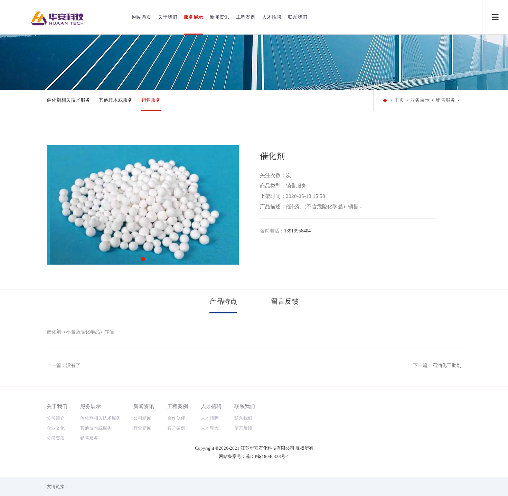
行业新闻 (142, 428)
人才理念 (210, 428)
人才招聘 (271, 17)
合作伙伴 (176, 418)
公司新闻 (142, 418)
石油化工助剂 (446, 365)
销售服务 (151, 100)
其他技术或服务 (116, 100)
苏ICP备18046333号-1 (267, 456)
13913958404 (297, 230)
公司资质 (56, 438)
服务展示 (193, 17)
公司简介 (56, 418)
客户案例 (176, 428)
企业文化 (56, 428)
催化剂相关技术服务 (68, 100)
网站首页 (141, 17)
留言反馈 (285, 301)
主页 (399, 100)
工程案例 (245, 17)
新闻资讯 (219, 17)
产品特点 (223, 301)
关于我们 (167, 17)
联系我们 (297, 17)
